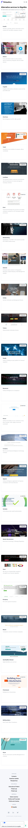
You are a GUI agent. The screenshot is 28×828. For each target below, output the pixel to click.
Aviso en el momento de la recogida (11, 826)
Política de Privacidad (14, 799)
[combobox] (24, 2)
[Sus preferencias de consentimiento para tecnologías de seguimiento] (25, 825)
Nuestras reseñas (14, 778)
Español (14, 807)
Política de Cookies (14, 801)
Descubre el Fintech (14, 786)
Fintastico (6, 2)
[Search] (24, 2)
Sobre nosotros (14, 797)
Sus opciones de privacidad (13, 822)
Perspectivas (14, 780)
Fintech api (14, 788)
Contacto (14, 776)
